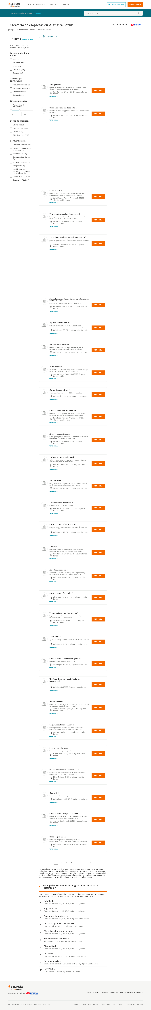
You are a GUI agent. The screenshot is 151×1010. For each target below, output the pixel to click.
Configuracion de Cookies (112, 1004)
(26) (18, 73)
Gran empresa (18, 92)
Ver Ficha (98, 91)
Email (15, 66)
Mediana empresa (20, 88)
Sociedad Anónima (20, 162)
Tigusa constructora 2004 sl (61, 725)
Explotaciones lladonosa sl (61, 503)
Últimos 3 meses (19, 128)
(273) (21, 135)
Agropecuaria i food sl (59, 322)
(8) (18, 132)
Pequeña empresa (20, 85)
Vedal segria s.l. (56, 367)
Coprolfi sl (54, 793)
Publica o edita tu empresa (131, 993)
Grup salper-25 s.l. (57, 837)
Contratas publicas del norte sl (63, 108)
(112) (18, 63)
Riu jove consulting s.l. (59, 434)
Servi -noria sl (55, 191)
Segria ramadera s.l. (58, 748)
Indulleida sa (50, 901)
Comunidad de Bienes (21, 157)
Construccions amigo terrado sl (63, 814)
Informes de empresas (36, 5)
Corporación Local (20, 176)
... (83, 862)
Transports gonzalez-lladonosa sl (64, 214)
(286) (19, 70)
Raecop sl (53, 547)
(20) (21, 158)
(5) (19, 166)
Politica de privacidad (135, 1004)
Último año (17, 132)
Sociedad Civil (18, 153)
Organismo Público (20, 180)
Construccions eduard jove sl (62, 524)
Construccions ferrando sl (61, 593)
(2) (20, 128)
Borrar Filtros (27, 39)
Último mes (17, 125)
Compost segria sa (53, 961)
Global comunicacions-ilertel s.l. (64, 770)
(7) (21, 162)
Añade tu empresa (116, 5)
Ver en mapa (53, 96)
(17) (21, 88)
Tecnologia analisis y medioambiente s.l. (68, 237)
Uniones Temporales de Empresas (22, 149)
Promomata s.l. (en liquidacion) (63, 613)
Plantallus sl (55, 481)
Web (15, 59)
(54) (22, 149)
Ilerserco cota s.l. (57, 702)
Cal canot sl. (50, 954)
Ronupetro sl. (55, 85)
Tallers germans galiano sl (61, 457)
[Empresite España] (15, 5)
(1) (21, 177)
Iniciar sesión (135, 5)
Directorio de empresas (59, 5)
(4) (19, 92)
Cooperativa (17, 166)
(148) (22, 145)
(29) (16, 59)
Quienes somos (92, 993)
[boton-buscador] (139, 13)
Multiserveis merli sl (59, 345)
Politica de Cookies (90, 1004)
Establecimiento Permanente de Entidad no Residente (22, 171)
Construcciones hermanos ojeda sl (65, 659)
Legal (76, 1004)
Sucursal (16, 73)
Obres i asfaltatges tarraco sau (59, 931)
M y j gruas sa (50, 909)
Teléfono (16, 63)
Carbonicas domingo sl (59, 390)
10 (84, 862)
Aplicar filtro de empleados (19, 106)
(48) (20, 154)
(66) (17, 66)
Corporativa (17, 95)
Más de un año (19, 135)
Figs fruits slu (50, 946)
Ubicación (17, 69)
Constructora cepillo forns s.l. (62, 411)
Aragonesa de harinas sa (56, 916)
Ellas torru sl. (55, 637)
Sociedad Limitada (20, 145)
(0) (18, 125)
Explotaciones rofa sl (58, 570)
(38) (21, 85)
